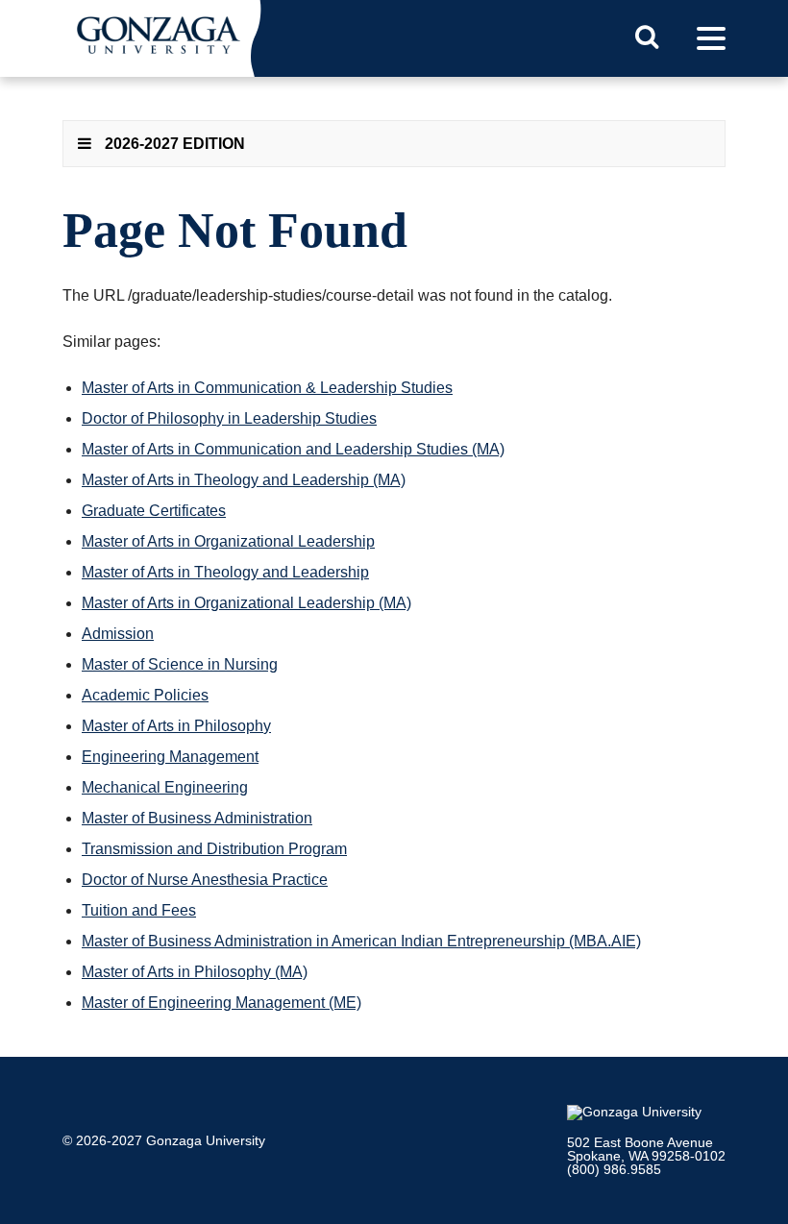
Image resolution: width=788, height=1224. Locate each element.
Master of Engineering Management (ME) (221, 1002)
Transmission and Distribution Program (214, 849)
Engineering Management (170, 756)
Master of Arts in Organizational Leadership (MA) (246, 603)
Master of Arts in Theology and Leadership (225, 572)
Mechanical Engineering (165, 787)
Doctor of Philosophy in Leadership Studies (229, 418)
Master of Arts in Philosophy (176, 726)
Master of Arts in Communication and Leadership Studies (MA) (293, 449)
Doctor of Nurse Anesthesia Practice (205, 879)
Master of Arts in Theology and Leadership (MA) (244, 480)
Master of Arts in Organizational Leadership (228, 541)
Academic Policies (145, 695)
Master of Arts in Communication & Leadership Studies (267, 387)
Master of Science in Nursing (180, 664)
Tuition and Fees (139, 910)
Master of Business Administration (197, 818)
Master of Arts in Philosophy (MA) (195, 972)
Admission (118, 633)
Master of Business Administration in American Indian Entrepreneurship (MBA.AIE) (361, 941)
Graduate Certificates (154, 510)
